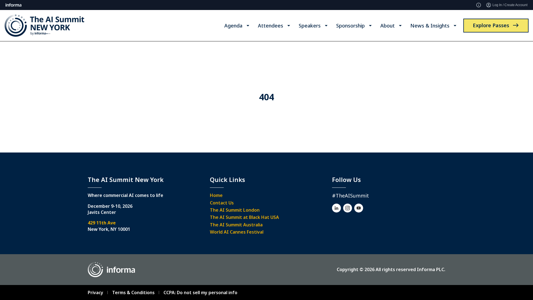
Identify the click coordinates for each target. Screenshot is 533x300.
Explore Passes (491, 25)
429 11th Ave (102, 223)
